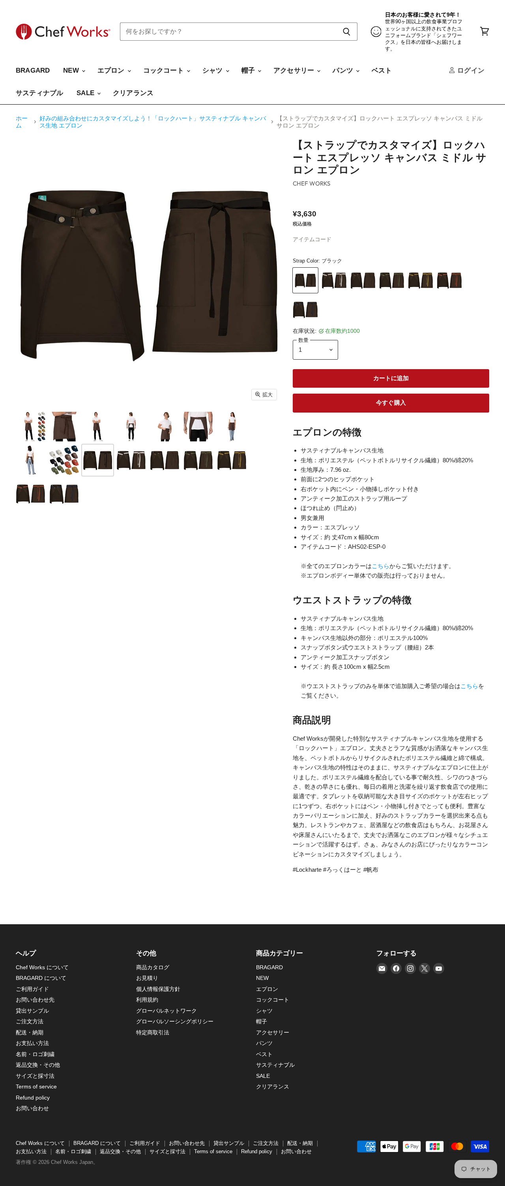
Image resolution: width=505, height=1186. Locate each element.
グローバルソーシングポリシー (174, 1021)
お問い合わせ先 (35, 999)
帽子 (249, 70)
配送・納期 (29, 1032)
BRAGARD (33, 70)
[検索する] (347, 32)
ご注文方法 (29, 1021)
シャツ (213, 70)
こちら (380, 566)
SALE (86, 93)
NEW (72, 70)
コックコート (164, 70)
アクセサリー (294, 70)
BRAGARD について (41, 978)
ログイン (469, 70)
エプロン (112, 70)
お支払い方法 (32, 1043)
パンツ (344, 70)
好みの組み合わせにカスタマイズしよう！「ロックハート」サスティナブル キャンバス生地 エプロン (152, 121)
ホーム (22, 121)
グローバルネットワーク (166, 1011)
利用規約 (147, 999)
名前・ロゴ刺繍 (35, 1054)
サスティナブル (39, 93)
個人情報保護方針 (158, 989)
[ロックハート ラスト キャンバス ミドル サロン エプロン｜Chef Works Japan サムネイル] (64, 460)
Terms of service (36, 1086)
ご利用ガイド (32, 989)
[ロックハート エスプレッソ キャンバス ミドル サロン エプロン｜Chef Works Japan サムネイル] (30, 426)
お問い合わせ (32, 1108)
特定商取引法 (152, 1032)
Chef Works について (42, 967)
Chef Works (312, 183)
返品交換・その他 (38, 1065)
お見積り (147, 978)
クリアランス (133, 93)
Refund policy (33, 1097)
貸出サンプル (32, 1011)
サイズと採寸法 (35, 1076)
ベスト (382, 70)
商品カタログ (152, 967)
